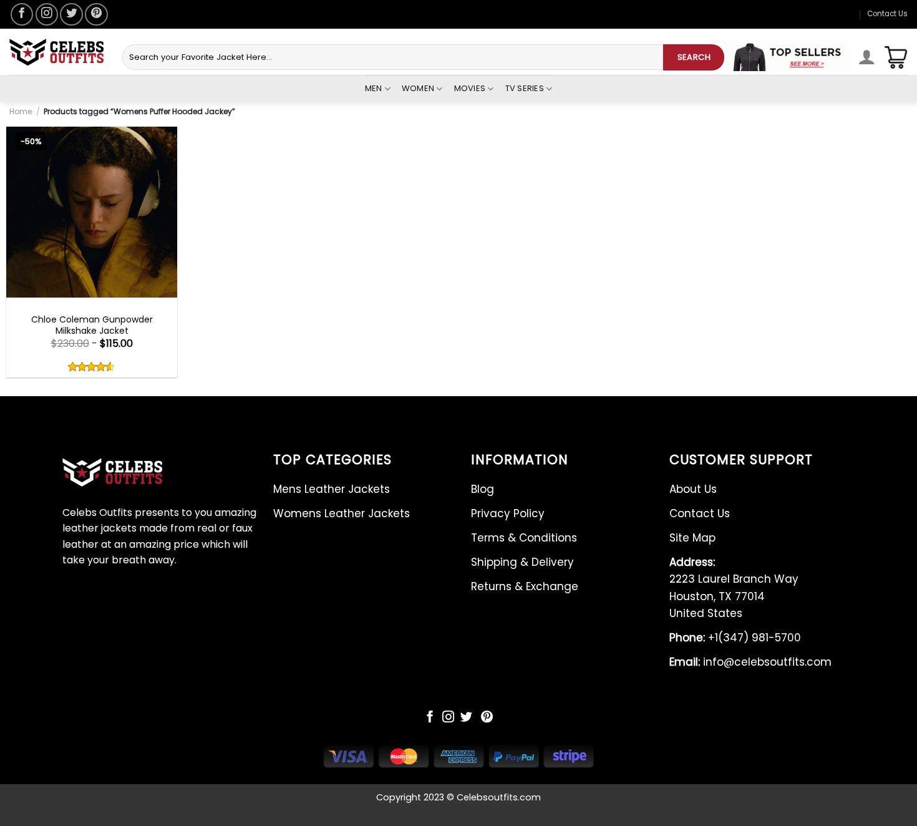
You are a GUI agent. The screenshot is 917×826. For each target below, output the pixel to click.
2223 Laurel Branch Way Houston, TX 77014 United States (733, 588)
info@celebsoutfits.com (750, 661)
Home (20, 111)
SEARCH (694, 57)
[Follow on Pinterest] (96, 14)
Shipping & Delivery (522, 562)
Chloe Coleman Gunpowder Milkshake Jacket (92, 325)
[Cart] (896, 57)
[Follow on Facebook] (22, 14)
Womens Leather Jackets (341, 513)
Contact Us (887, 14)
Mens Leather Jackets (331, 489)
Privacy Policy (508, 513)
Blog (482, 489)
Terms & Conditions (524, 537)
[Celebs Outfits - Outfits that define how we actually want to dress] (56, 52)
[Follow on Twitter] (71, 14)
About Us (693, 489)
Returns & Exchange (524, 586)
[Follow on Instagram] (47, 14)
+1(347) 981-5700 (735, 637)
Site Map (692, 537)
